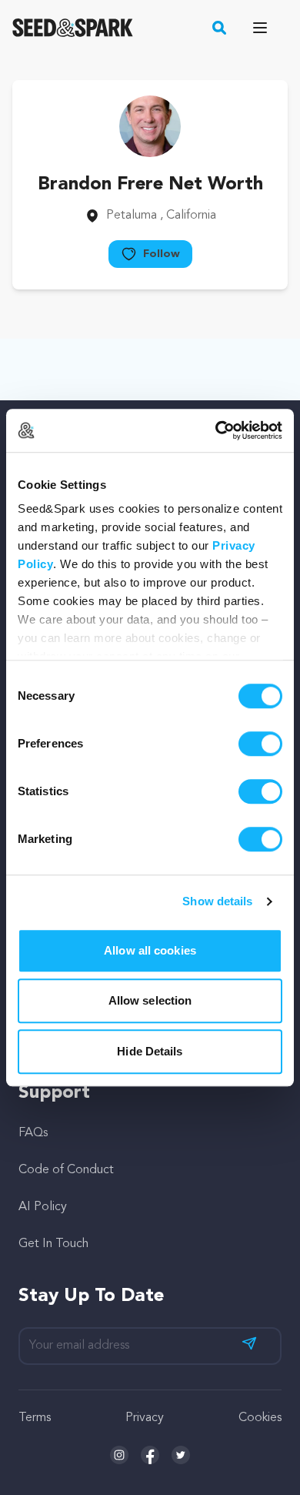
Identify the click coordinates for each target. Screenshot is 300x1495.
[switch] (260, 743)
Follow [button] (161, 254)
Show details (217, 901)
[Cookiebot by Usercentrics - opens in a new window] (215, 430)
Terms (34, 1418)
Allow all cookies (150, 950)
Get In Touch (53, 1244)
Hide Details (149, 1051)
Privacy (144, 1418)
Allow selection (150, 1000)
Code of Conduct (66, 1170)
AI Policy (42, 1207)
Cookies (260, 1418)
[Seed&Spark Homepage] (72, 27)
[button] (219, 27)
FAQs (33, 1133)
